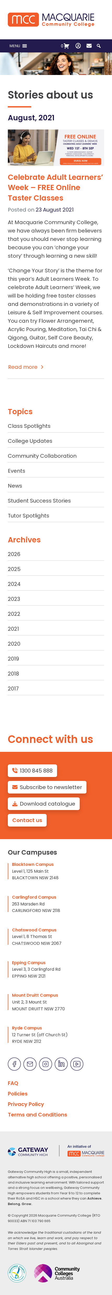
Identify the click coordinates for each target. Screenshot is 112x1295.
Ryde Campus (27, 1028)
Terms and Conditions (37, 1114)
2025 (14, 569)
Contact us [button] (27, 820)
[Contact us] (89, 45)
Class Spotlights (29, 426)
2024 (14, 584)
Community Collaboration (42, 456)
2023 (14, 599)
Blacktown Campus (33, 864)
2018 (13, 673)
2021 (13, 629)
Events (16, 470)
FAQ (13, 1083)
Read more (23, 367)
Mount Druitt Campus (35, 995)
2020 (14, 644)
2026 (14, 554)
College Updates (30, 441)
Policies (18, 1093)
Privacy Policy (26, 1104)
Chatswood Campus (34, 930)
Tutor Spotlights (28, 515)
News (15, 485)
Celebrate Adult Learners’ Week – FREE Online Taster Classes (55, 187)
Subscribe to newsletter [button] (51, 787)
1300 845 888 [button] (36, 770)
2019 (13, 658)
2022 (14, 614)
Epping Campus (29, 963)
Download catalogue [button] (47, 803)
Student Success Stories (39, 500)
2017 (13, 688)
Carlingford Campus (34, 897)
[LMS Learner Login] (78, 45)
